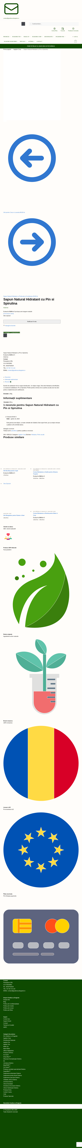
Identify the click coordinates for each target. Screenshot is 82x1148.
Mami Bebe (6, 1048)
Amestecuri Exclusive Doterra (11, 1085)
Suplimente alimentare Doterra (12, 1073)
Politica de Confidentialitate (11, 1004)
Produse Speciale (8, 1096)
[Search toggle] (23, 24)
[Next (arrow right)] (9, 129)
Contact (5, 1023)
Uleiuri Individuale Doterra (10, 1088)
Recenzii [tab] (8, 381)
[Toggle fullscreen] (13, 126)
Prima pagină (7, 49)
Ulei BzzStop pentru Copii (10, 470)
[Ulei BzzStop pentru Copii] (17, 453)
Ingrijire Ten (6, 1044)
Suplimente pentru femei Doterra (12, 1075)
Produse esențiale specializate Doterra (14, 1069)
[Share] (9, 126)
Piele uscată (40, 434)
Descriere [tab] (7, 377)
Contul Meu (54, 30)
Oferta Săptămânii (8, 1050)
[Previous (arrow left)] (5, 129)
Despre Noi (6, 999)
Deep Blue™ (7, 1057)
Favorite (63, 30)
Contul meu (6, 1019)
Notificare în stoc (17, 522)
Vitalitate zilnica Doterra (10, 1079)
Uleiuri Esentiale (8, 1083)
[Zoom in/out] (17, 126)
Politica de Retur (8, 1010)
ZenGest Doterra (8, 1081)
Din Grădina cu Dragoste (10, 468)
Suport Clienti (7, 1021)
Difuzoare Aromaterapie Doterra (12, 1059)
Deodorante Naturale (9, 1040)
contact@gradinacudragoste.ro (16, 370)
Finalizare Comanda (73, 30)
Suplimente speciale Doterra (11, 1077)
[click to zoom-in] (32, 85)
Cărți (4, 1094)
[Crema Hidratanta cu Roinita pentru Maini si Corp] (47, 496)
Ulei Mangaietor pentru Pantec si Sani (13, 515)
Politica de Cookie (8, 1006)
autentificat (14, 430)
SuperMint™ (6, 1071)
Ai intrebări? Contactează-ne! (11, 332)
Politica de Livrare (8, 1008)
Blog (4, 1001)
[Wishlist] (28, 442)
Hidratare (34, 434)
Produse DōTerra (8, 1052)
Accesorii (6, 1054)
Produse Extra (7, 1090)
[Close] (5, 335)
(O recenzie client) (8, 313)
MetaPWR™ (6, 1065)
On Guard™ (6, 1067)
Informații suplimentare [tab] (11, 379)
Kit (4, 1061)
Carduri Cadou (7, 1092)
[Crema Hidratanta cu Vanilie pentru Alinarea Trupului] (47, 453)
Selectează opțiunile (17, 481)
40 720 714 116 (10, 368)
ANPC (5, 1027)
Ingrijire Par (6, 1042)
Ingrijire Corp (17, 49)
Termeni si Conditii (8, 1025)
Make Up (5, 1046)
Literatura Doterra (8, 1063)
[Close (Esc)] (5, 126)
